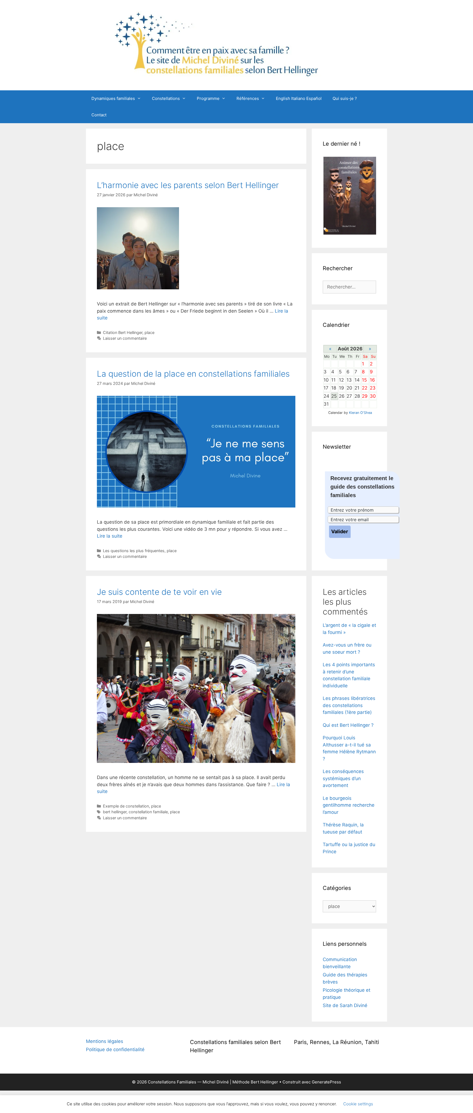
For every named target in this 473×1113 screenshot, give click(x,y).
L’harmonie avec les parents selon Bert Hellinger (188, 185)
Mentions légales (104, 1041)
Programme (208, 98)
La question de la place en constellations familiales (193, 374)
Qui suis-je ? (345, 98)
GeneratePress (326, 1082)
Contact (98, 114)
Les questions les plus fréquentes (134, 550)
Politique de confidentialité (115, 1049)
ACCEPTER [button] (392, 1104)
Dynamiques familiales (113, 98)
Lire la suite (109, 536)
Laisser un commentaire (125, 338)
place (149, 332)
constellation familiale (148, 811)
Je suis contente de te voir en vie (159, 592)
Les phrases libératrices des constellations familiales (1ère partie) (349, 705)
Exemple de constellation (126, 806)
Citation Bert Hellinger (122, 332)
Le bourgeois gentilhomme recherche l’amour (348, 805)
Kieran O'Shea (360, 413)
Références (247, 98)
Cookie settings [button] (358, 1103)
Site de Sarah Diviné (345, 1005)
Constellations (166, 98)
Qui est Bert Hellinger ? (348, 725)
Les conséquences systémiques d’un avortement (343, 778)
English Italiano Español (299, 98)
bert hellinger (114, 811)
